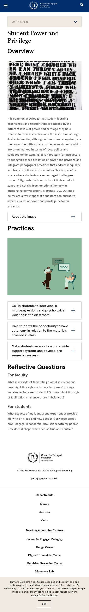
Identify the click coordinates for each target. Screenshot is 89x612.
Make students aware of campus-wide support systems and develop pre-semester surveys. (40, 350)
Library (44, 504)
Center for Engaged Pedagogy (44, 539)
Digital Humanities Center (44, 555)
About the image (24, 216)
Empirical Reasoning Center (44, 563)
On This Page (20, 21)
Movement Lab (44, 571)
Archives (44, 512)
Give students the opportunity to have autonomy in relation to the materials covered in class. (40, 330)
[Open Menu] (6, 6)
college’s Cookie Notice (44, 595)
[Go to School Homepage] (43, 6)
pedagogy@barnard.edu (44, 478)
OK (44, 604)
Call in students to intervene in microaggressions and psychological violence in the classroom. (38, 310)
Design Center (44, 547)
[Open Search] (82, 6)
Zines (44, 520)
